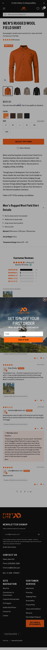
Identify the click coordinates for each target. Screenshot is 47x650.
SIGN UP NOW (23, 340)
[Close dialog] (44, 299)
